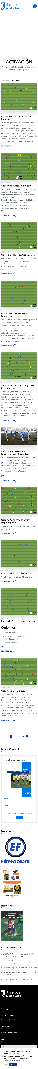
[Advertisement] (19, 37)
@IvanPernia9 (7, 463)
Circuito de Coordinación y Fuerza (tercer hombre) (18, 386)
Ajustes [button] (5, 1064)
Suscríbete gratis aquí (9, 1033)
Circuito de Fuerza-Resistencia (16, 185)
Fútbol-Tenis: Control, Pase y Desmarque (15, 314)
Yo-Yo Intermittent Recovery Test (15, 956)
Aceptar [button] (12, 1064)
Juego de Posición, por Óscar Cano (23, 968)
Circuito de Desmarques (13, 691)
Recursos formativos (8, 1019)
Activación (5, 113)
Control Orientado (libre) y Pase (16, 573)
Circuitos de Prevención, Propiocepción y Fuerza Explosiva (17, 452)
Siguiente (21, 736)
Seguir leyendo (6, 146)
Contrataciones (7, 1015)
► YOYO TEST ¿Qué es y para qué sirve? (18, 954)
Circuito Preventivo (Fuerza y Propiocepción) (15, 521)
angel (5, 979)
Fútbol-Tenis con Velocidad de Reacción (16, 117)
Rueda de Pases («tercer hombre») (18, 621)
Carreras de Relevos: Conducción (18, 255)
